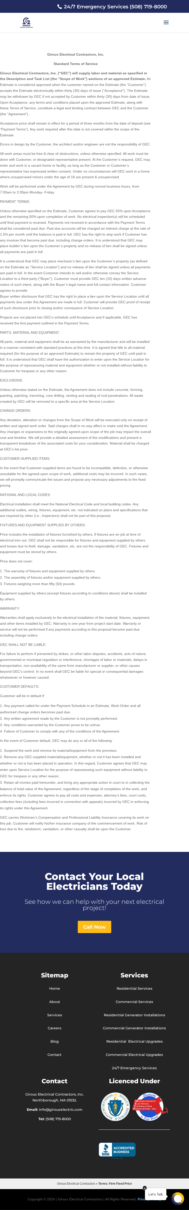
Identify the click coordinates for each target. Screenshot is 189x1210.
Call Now (94, 927)
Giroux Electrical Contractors (76, 1183)
